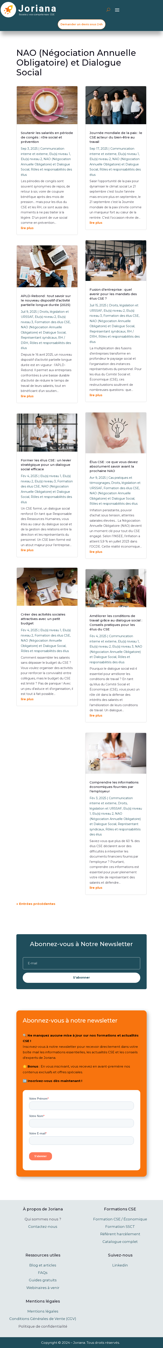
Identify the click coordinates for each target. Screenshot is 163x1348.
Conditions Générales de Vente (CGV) (42, 1319)
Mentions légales (42, 1311)
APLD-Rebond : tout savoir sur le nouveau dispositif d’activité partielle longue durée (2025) (46, 300)
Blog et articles (42, 1265)
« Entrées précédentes (35, 904)
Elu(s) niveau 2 (31, 159)
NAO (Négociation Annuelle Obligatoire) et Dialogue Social (46, 164)
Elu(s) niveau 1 (59, 154)
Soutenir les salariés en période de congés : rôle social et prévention (47, 137)
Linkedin (120, 1265)
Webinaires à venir (42, 1288)
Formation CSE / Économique (120, 1219)
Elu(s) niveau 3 (45, 481)
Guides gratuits (43, 1280)
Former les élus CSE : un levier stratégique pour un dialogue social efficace (46, 464)
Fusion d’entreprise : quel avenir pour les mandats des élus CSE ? (113, 293)
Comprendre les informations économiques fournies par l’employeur (114, 786)
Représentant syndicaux (39, 337)
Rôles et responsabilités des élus (45, 651)
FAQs (43, 1273)
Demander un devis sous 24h (81, 24)
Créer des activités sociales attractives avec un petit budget (43, 618)
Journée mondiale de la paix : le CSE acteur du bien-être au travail (116, 137)
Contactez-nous (42, 1226)
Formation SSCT (120, 1226)
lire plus (27, 228)
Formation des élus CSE (52, 322)
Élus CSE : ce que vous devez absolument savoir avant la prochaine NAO (114, 466)
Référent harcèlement (120, 1234)
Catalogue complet (120, 1242)
